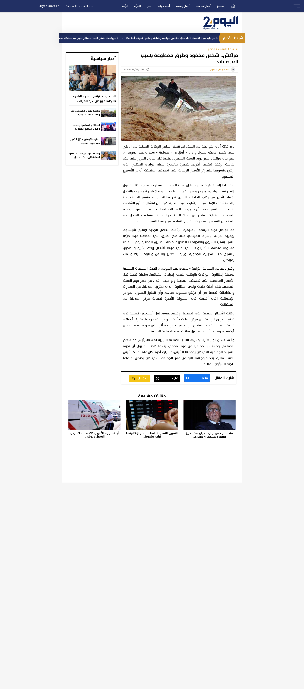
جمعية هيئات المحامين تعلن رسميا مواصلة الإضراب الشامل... (84, 113)
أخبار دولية (163, 6)
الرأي (125, 6)
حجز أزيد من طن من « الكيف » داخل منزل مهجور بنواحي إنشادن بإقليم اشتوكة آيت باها (196, 38)
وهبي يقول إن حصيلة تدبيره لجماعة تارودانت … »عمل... (84, 155)
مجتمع (220, 6)
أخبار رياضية (183, 6)
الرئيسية (234, 49)
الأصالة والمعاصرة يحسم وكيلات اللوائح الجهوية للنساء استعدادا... (87, 127)
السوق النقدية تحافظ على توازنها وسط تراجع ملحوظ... (152, 435)
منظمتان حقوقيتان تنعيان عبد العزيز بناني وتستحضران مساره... (209, 435)
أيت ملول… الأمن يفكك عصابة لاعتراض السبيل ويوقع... (94, 435)
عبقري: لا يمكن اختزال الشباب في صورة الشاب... (84, 141)
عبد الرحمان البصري (219, 69)
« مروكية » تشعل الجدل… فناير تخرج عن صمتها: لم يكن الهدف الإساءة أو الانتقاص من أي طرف (85, 38)
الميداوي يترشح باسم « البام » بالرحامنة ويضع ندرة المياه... (94, 99)
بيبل (149, 6)
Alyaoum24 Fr (49, 6)
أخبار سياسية (203, 6)
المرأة (137, 6)
